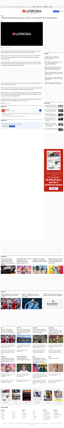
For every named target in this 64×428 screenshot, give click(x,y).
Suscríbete (12, 126)
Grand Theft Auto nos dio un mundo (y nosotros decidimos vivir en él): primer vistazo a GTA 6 (24, 261)
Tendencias (35, 327)
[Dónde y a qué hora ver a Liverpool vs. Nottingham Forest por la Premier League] (11, 303)
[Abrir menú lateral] (2, 11)
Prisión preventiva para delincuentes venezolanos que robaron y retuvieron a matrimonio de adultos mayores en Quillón (54, 73)
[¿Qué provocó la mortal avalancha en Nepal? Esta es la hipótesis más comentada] (40, 270)
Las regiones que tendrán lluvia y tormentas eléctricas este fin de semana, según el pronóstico (39, 351)
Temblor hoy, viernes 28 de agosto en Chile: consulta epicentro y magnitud (52, 295)
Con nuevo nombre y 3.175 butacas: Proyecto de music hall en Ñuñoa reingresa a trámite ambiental (51, 110)
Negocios (12, 6)
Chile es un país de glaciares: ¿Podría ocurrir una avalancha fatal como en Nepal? (39, 331)
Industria (9, 103)
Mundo (26, 6)
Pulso (2, 15)
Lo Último (34, 6)
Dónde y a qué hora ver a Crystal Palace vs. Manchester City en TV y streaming (31, 296)
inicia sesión (5, 126)
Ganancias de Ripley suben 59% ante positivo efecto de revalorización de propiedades (23, 346)
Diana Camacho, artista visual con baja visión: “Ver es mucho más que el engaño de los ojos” (55, 381)
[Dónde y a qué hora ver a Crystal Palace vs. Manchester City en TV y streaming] (32, 303)
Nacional (8, 6)
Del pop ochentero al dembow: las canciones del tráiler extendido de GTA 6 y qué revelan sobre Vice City (40, 346)
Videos (30, 6)
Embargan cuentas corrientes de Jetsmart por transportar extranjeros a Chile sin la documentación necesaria (51, 106)
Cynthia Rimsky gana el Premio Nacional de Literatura (24, 359)
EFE (3, 21)
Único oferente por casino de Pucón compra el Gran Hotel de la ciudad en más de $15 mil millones (24, 331)
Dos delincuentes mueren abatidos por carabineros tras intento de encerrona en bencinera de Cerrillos (52, 57)
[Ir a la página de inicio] (32, 11)
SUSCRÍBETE (53, 188)
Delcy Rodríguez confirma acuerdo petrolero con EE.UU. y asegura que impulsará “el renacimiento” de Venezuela (54, 63)
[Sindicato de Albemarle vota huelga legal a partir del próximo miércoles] (60, 129)
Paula (49, 356)
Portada (6, 103)
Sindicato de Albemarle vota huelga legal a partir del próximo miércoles (51, 129)
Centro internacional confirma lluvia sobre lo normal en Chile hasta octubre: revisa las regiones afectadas (8, 261)
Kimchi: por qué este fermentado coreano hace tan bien (54, 374)
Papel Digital (45, 6)
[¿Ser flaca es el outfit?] (55, 368)
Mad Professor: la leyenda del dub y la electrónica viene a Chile (24, 381)
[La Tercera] (5, 401)
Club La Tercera (39, 6)
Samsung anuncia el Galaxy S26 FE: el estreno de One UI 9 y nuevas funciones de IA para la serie (55, 261)
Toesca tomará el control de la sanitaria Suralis (22, 350)
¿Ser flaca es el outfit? (53, 358)
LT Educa (50, 6)
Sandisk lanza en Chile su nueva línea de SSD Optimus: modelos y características (8, 375)
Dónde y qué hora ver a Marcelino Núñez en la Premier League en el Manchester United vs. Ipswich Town (55, 351)
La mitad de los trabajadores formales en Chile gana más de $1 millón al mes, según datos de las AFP (51, 114)
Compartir (3, 47)
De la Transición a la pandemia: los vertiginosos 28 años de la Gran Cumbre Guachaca (23, 375)
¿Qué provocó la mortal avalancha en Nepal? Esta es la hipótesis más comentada (40, 260)
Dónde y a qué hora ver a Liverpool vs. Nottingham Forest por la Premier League (10, 296)
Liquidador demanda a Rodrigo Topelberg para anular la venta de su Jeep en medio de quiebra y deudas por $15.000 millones (51, 125)
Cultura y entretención (21, 356)
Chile (2, 327)
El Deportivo (22, 6)
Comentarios (8, 47)
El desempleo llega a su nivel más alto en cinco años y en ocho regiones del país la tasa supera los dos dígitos (51, 119)
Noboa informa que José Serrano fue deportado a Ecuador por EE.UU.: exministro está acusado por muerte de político (54, 78)
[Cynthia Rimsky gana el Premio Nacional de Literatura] (24, 368)
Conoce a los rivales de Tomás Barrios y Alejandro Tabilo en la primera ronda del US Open (55, 346)
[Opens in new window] (26, 401)
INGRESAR (61, 11)
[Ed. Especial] (37, 401)
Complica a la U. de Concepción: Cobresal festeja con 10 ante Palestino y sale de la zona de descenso (55, 331)
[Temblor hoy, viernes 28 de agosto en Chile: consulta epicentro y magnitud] (53, 303)
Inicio (2, 6)
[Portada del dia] (53, 169)
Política (5, 6)
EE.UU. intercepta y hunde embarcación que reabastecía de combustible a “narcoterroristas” (53, 83)
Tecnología (17, 6)
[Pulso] (16, 401)
